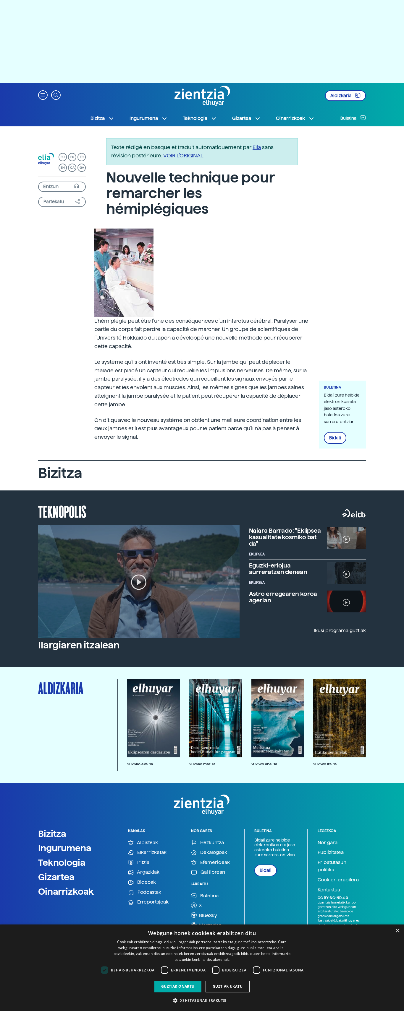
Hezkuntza (211, 842)
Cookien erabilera (338, 880)
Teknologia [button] (195, 118)
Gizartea (56, 877)
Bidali (335, 438)
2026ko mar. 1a (202, 764)
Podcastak (148, 892)
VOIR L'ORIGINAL (183, 155)
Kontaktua (329, 890)
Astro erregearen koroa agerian (283, 597)
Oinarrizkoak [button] (290, 118)
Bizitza (52, 833)
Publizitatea (331, 852)
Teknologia (61, 862)
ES (72, 157)
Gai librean (212, 872)
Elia (257, 147)
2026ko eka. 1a (140, 764)
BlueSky (207, 915)
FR (82, 157)
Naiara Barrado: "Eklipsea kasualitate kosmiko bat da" (285, 537)
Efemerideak (214, 862)
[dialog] (202, 967)
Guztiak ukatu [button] (228, 986)
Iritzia (142, 862)
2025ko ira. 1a (325, 764)
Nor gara (327, 842)
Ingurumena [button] (144, 118)
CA (72, 167)
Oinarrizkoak (66, 891)
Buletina (348, 118)
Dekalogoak (213, 852)
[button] (43, 95)
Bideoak (146, 882)
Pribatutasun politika (332, 866)
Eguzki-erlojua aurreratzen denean (278, 568)
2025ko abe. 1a (264, 764)
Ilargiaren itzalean (78, 645)
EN (63, 167)
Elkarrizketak (151, 852)
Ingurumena (64, 848)
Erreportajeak (152, 902)
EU (63, 157)
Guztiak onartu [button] (178, 986)
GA (82, 167)
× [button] (397, 931)
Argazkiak (147, 872)
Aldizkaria (341, 95)
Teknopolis (62, 511)
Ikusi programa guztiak (340, 630)
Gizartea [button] (241, 118)
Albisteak (147, 842)
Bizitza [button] (98, 118)
